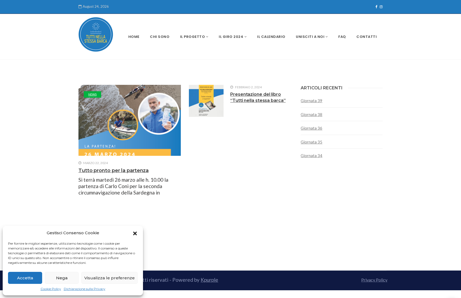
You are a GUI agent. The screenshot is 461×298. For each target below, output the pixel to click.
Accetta (25, 277)
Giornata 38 (311, 114)
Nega (61, 277)
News (92, 94)
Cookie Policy (51, 289)
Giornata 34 (311, 155)
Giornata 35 (311, 142)
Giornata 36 (311, 128)
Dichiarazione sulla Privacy (84, 289)
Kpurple (209, 280)
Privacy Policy (374, 279)
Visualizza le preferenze (109, 277)
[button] (135, 233)
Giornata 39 (311, 100)
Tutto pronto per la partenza (113, 170)
